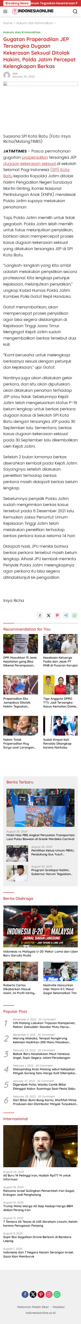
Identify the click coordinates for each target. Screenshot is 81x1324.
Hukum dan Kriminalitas (21, 32)
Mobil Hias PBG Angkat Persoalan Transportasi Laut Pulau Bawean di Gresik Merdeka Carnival (40, 837)
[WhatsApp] (57, 1295)
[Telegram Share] (66, 615)
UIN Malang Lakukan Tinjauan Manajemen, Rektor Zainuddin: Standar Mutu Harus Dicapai (44, 1025)
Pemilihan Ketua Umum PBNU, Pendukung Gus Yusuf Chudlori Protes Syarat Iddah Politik (52, 852)
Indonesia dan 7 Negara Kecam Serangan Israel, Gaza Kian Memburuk (38, 1254)
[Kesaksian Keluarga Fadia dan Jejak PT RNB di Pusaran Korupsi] (60, 643)
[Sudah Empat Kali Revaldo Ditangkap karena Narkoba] (60, 725)
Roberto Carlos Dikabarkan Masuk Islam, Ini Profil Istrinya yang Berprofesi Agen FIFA (19, 989)
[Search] (75, 11)
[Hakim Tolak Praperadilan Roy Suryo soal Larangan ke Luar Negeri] (20, 725)
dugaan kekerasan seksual (30, 163)
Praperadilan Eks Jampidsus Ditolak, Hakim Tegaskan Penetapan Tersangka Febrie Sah (19, 703)
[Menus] (6, 11)
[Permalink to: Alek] (6, 75)
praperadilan (35, 157)
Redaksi (59, 1307)
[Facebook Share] (40, 615)
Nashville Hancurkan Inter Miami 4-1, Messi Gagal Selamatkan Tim (60, 989)
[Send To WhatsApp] (74, 615)
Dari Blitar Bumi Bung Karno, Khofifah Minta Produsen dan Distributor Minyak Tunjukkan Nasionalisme (44, 1102)
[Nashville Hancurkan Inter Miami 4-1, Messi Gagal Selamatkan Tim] (60, 971)
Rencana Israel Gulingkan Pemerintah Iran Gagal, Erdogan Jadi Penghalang (39, 1193)
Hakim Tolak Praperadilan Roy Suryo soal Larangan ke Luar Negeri (18, 744)
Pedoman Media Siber (33, 1307)
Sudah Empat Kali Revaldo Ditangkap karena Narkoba (57, 743)
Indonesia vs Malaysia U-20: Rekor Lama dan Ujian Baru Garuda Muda (40, 953)
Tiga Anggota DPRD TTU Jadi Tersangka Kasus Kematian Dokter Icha (60, 703)
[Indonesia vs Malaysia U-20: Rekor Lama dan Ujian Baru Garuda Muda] (40, 926)
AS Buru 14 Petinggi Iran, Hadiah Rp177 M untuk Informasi (37, 1177)
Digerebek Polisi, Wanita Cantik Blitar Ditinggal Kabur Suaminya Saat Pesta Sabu (44, 1086)
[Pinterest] (41, 1295)
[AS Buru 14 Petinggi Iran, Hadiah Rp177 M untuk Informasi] (40, 1146)
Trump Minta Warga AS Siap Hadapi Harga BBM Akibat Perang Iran (38, 1208)
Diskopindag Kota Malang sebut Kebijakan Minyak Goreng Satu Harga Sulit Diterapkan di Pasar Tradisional (44, 1071)
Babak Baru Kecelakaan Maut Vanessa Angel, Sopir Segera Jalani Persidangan (41, 1056)
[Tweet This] (48, 615)
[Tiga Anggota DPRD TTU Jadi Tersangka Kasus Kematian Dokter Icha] (60, 685)
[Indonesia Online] (32, 11)
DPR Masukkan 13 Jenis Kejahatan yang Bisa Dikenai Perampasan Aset (20, 662)
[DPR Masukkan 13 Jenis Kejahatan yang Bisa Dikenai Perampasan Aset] (20, 643)
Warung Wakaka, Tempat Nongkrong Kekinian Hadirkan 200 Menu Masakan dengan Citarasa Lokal (41, 1040)
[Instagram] (49, 1295)
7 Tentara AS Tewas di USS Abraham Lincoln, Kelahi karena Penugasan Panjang (40, 1223)
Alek (14, 73)
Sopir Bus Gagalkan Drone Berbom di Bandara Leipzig (37, 1239)
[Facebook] (25, 1295)
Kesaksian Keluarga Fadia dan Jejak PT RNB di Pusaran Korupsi (60, 661)
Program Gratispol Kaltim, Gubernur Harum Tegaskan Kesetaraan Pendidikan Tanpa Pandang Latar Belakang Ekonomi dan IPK (51, 872)
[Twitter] (33, 1295)
